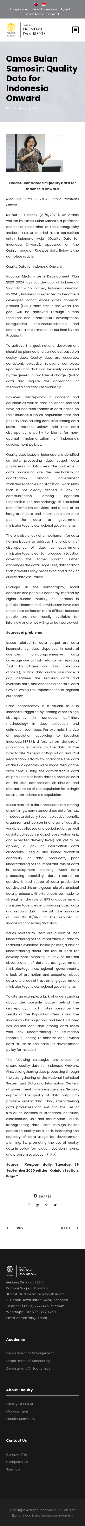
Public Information (45, 9)
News (22, 108)
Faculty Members (20, 1418)
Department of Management (30, 1353)
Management (17, 1411)
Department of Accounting (28, 1360)
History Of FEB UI (19, 1403)
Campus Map (17, 1461)
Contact (53, 14)
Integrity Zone (19, 9)
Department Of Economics (28, 1368)
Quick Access (35, 14)
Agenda (66, 9)
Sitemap (13, 1469)
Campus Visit (16, 1454)
